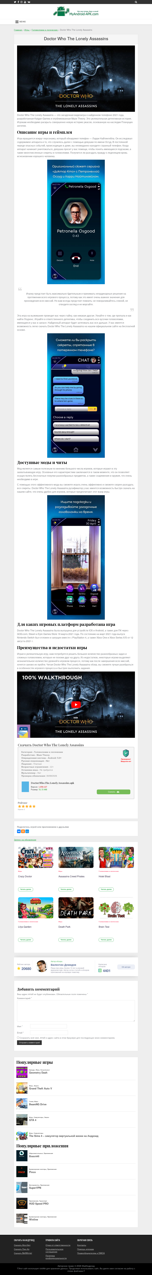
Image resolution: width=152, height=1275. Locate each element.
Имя (20, 1026)
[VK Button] (29, 2)
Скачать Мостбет (22, 1245)
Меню (22, 22)
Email (20, 1032)
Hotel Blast (104, 876)
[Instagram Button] (21, 2)
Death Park (64, 926)
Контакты (81, 1245)
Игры (20, 871)
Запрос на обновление (25, 839)
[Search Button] (136, 2)
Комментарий (24, 998)
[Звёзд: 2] (23, 806)
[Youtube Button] (25, 2)
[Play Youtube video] (76, 705)
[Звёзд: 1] (19, 806)
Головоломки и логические (109, 871)
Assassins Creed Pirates (71, 876)
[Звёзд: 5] (34, 806)
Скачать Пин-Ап (21, 1249)
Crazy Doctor (25, 876)
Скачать (111, 792)
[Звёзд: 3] (27, 806)
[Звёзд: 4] (30, 806)
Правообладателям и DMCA (91, 1253)
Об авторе (126, 967)
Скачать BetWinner (23, 1253)
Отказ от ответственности (58, 1245)
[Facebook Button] (18, 2)
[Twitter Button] (15, 2)
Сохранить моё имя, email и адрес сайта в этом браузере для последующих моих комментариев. (67, 1037)
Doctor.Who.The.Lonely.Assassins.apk (52, 782)
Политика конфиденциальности (56, 1257)
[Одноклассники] (23, 831)
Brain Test (104, 926)
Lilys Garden (24, 926)
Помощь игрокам (85, 1249)
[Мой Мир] (27, 831)
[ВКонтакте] (19, 831)
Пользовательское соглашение (54, 1250)
